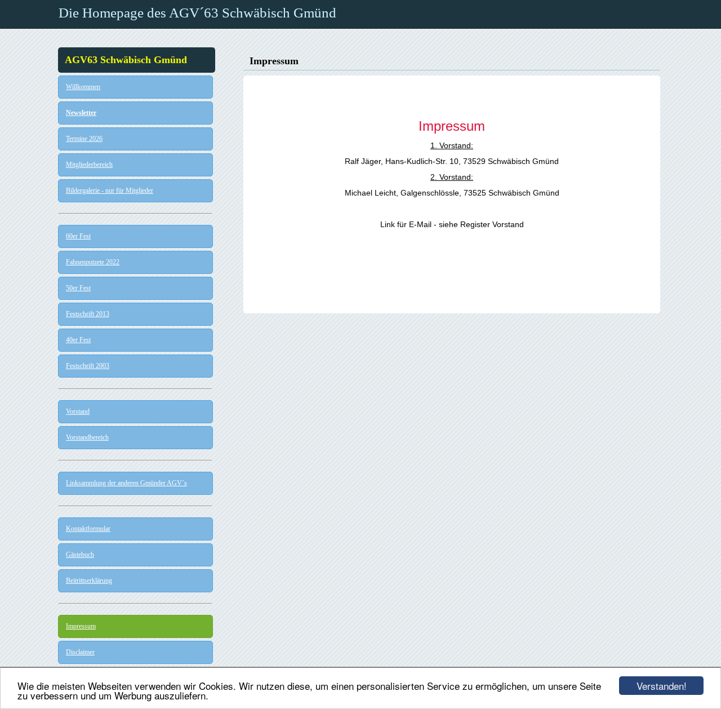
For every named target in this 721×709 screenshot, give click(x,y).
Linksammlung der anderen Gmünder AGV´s (126, 483)
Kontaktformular (88, 529)
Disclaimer (80, 652)
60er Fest (78, 236)
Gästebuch (80, 555)
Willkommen (83, 87)
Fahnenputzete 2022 (92, 262)
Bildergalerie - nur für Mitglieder (109, 190)
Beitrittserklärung (89, 580)
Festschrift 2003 (87, 366)
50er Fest (78, 288)
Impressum (81, 626)
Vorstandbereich (87, 437)
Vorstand (78, 411)
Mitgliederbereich (89, 165)
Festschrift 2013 (87, 314)
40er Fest (78, 340)
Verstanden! (662, 686)
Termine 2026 (84, 139)
